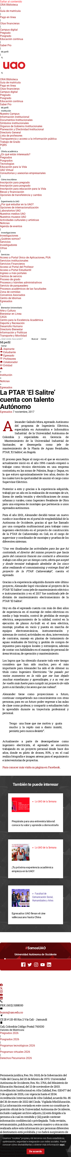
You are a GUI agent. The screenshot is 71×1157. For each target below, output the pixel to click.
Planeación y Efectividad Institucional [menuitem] (22, 129)
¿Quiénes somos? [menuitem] (10, 238)
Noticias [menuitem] (5, 223)
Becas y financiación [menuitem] (12, 191)
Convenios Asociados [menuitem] (12, 295)
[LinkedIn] (1, 998)
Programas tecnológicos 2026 (17, 1045)
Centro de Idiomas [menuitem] (10, 298)
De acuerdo (35, 1151)
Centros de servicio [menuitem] (11, 276)
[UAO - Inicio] (14, 70)
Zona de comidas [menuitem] (10, 291)
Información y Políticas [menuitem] (13, 332)
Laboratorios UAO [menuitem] (10, 210)
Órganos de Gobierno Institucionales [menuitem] (21, 126)
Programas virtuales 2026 (15, 1051)
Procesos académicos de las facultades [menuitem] (23, 288)
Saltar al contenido (11, 1)
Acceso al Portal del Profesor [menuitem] (17, 266)
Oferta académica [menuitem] (9, 151)
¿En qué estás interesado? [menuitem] (15, 154)
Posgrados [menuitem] (6, 160)
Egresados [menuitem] (6, 301)
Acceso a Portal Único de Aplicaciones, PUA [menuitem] (25, 257)
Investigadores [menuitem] (8, 245)
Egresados (6, 387)
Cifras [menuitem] (3, 248)
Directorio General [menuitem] (10, 132)
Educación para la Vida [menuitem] (13, 166)
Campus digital (9, 29)
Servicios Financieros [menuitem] (12, 263)
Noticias (5, 381)
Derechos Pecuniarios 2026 (16, 1058)
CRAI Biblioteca (9, 4)
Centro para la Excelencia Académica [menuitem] (21, 320)
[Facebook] (1, 985)
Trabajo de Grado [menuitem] (10, 141)
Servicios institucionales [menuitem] (14, 260)
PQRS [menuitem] (3, 145)
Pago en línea (8, 17)
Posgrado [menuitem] (5, 36)
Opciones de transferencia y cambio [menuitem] (21, 195)
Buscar (35, 339)
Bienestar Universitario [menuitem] (11, 307)
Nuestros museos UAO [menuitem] (13, 216)
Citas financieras (9, 23)
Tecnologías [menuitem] (7, 163)
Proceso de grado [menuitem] (10, 279)
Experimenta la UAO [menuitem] (10, 201)
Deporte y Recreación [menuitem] (12, 323)
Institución (6, 375)
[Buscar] (2, 57)
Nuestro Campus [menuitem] (9, 113)
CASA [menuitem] (3, 316)
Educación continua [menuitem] (11, 39)
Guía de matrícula (10, 11)
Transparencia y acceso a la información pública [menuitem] (28, 138)
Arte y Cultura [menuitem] (8, 310)
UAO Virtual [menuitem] (6, 170)
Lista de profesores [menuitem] (11, 135)
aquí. (62, 1144)
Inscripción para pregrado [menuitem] (15, 182)
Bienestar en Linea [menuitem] (10, 313)
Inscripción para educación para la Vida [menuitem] (23, 188)
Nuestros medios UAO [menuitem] (12, 213)
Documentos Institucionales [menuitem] (16, 120)
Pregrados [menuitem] (6, 157)
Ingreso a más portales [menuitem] (13, 273)
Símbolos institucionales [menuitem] (14, 123)
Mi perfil (4, 51)
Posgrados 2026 (9, 1039)
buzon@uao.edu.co (11, 1012)
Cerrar (43, 339)
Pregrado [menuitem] (5, 32)
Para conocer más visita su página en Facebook (31, 767)
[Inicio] (1, 368)
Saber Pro (5, 45)
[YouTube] (1, 995)
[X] (1, 988)
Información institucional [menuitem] (14, 116)
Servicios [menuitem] (5, 241)
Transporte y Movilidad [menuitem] (13, 335)
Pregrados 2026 (9, 1033)
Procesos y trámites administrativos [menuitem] (21, 282)
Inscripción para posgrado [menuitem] (15, 185)
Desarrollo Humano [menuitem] (11, 326)
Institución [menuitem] (6, 111)
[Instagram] (1, 992)
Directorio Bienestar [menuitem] (11, 329)
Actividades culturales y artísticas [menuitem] (19, 220)
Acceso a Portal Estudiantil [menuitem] (15, 270)
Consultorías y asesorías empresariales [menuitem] (23, 173)
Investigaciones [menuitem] (8, 232)
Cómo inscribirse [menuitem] (9, 179)
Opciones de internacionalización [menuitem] (19, 207)
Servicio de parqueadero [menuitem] (14, 285)
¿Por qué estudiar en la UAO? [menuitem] (17, 204)
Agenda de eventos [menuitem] (11, 226)
